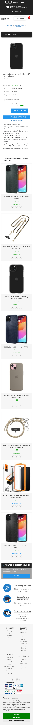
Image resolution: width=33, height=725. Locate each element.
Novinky (9, 631)
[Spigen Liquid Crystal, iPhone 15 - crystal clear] (16, 56)
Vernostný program (22, 611)
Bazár (9, 637)
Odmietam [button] (16, 717)
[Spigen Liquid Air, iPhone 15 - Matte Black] (16, 528)
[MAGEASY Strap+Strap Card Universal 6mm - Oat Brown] (16, 427)
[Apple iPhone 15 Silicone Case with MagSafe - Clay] (16, 377)
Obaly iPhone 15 (16, 26)
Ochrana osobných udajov (9, 663)
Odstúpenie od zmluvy (23, 638)
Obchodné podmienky (10, 658)
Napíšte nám (23, 668)
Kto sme (23, 659)
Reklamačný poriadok (23, 633)
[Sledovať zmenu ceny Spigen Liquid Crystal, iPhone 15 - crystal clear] (4, 99)
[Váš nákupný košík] (28, 18)
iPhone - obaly (19, 25)
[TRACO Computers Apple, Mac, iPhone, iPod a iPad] (16, 2)
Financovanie (23, 641)
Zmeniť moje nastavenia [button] (16, 720)
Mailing (16, 576)
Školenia (23, 648)
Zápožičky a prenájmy (23, 645)
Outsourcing (23, 650)
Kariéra (23, 665)
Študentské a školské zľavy (23, 598)
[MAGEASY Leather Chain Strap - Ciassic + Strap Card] (16, 229)
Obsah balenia (17, 120)
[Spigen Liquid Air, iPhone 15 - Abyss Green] (16, 179)
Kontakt (23, 661)
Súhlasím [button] (16, 714)
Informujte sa (16, 503)
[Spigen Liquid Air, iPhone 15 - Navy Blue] (16, 329)
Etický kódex (23, 663)
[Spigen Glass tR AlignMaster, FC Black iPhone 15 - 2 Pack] (16, 477)
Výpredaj (9, 635)
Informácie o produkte (17, 117)
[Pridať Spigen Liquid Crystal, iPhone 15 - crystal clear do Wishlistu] (4, 95)
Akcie (9, 633)
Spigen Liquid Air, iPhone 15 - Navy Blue (16, 347)
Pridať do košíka (20, 110)
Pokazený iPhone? (23, 586)
